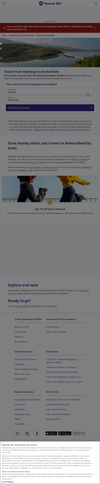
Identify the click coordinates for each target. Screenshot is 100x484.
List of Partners (8, 482)
